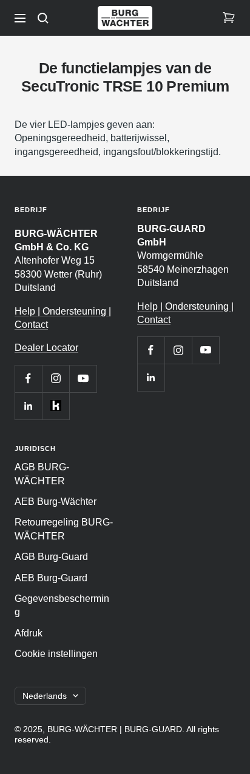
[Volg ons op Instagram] (55, 378)
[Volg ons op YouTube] (82, 378)
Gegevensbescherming (62, 605)
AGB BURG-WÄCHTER (42, 473)
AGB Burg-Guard (51, 557)
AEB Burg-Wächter (55, 501)
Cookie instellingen (56, 654)
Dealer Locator (46, 347)
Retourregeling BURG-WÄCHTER (64, 529)
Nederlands (44, 696)
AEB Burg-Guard (51, 578)
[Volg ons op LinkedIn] (28, 405)
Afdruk (28, 633)
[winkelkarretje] (228, 18)
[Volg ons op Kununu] (55, 405)
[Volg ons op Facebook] (28, 378)
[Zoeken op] (43, 18)
